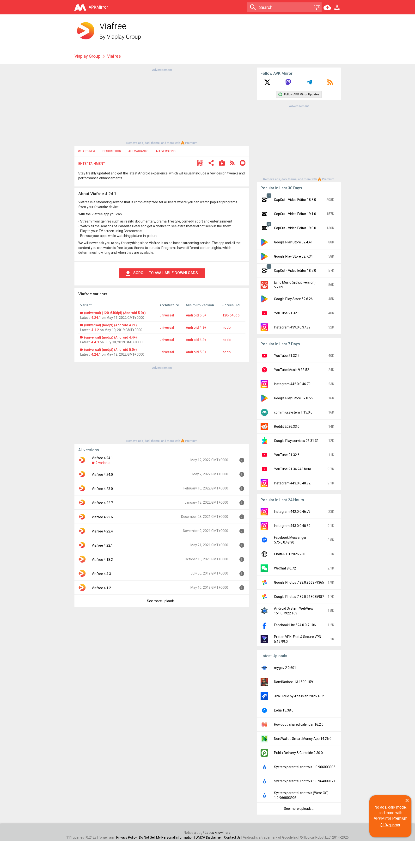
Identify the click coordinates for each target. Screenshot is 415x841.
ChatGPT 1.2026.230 (289, 554)
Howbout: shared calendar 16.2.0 (298, 724)
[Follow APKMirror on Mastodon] (288, 84)
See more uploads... (162, 601)
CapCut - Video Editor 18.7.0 (295, 270)
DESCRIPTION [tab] (112, 151)
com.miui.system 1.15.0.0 (293, 412)
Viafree (114, 56)
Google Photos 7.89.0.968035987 (299, 597)
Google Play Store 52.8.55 (293, 398)
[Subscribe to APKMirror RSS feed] (330, 84)
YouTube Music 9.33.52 (291, 370)
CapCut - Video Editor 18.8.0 (295, 200)
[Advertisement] (161, 106)
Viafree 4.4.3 (101, 574)
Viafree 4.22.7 (102, 503)
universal (166, 315)
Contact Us (232, 837)
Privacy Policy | (127, 837)
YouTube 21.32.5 (286, 313)
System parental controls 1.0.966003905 (305, 767)
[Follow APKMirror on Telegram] (309, 84)
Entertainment (91, 164)
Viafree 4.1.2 (101, 588)
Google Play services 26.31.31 (296, 441)
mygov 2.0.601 (285, 668)
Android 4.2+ (196, 327)
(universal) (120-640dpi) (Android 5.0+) (115, 313)
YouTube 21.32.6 (286, 455)
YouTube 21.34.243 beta (292, 469)
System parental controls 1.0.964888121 (305, 781)
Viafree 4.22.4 (102, 531)
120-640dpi (231, 315)
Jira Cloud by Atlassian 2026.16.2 (299, 696)
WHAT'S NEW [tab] (86, 151)
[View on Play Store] (222, 163)
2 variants (103, 463)
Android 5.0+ (196, 315)
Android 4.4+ (196, 340)
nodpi (227, 327)
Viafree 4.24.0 (102, 474)
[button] (200, 163)
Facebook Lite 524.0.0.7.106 (295, 625)
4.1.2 (95, 330)
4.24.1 (96, 318)
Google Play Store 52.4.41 (293, 242)
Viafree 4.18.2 (102, 560)
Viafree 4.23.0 (102, 489)
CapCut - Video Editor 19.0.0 (295, 228)
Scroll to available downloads (165, 273)
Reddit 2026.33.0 (286, 426)
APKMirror (98, 7)
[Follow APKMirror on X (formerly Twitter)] (267, 84)
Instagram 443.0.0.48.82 (292, 483)
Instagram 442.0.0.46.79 (292, 384)
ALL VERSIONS (166, 151)
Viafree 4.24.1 (102, 458)
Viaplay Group (124, 36)
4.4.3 (95, 342)
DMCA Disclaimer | (210, 837)
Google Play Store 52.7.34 (293, 256)
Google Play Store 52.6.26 (293, 299)
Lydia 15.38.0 (283, 710)
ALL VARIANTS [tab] (138, 151)
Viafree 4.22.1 (102, 545)
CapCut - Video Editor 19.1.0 (295, 214)
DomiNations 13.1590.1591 (294, 682)
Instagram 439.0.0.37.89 (292, 327)
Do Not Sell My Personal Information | (167, 837)
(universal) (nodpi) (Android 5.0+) (110, 350)
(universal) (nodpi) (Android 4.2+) (110, 325)
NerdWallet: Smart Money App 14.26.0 (302, 739)
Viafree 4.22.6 (102, 517)
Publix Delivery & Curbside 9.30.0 (298, 753)
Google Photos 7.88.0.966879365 (299, 582)
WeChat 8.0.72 (285, 568)
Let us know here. (218, 833)
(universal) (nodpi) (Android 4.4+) (110, 337)
